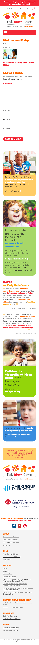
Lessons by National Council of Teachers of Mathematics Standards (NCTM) (17, 580)
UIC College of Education (11, 542)
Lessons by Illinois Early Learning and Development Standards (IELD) (15, 584)
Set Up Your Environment (11, 630)
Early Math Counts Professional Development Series (17, 603)
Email (6, 119)
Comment (8, 83)
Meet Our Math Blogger (10, 554)
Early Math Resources (10, 616)
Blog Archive (7, 560)
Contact (26, 8)
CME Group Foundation (10, 540)
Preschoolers (7, 574)
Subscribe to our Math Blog (12, 557)
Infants (5, 568)
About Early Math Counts (11, 537)
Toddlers (6, 571)
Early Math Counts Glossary (12, 619)
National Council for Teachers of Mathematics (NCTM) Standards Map (18, 589)
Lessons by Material (9, 577)
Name (6, 110)
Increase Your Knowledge (11, 628)
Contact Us (6, 545)
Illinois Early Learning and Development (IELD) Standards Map (17, 593)
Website (6, 128)
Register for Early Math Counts (13, 607)
